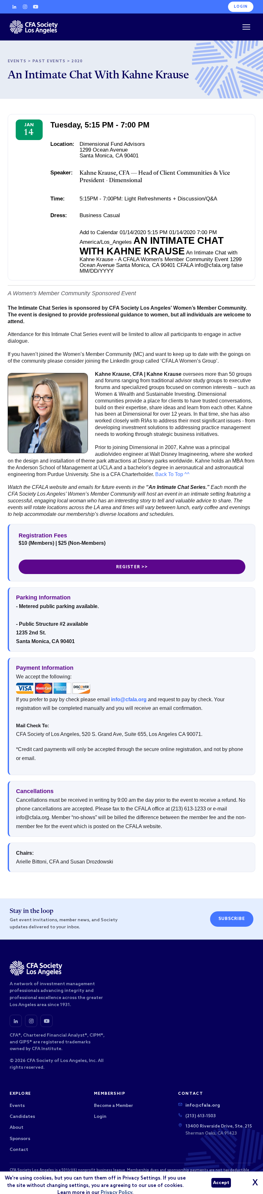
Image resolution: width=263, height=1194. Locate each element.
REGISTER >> (132, 567)
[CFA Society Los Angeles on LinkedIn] (16, 1021)
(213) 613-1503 (200, 1116)
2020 (77, 61)
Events (17, 61)
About (16, 1127)
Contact (19, 1150)
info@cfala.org (129, 699)
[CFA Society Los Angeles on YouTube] (46, 1021)
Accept (221, 1183)
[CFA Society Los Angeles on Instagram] (31, 1021)
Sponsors (20, 1139)
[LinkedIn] (14, 7)
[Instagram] (25, 7)
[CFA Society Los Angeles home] (34, 27)
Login (241, 6)
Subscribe (231, 918)
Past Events (49, 61)
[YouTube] (35, 7)
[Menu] (246, 27)
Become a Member (113, 1106)
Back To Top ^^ (172, 474)
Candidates (22, 1116)
